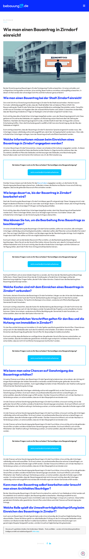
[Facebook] (47, 543)
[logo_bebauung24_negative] (15, 4)
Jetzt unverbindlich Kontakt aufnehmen (44, 172)
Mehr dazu (35, 531)
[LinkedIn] (50, 543)
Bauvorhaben (41, 165)
